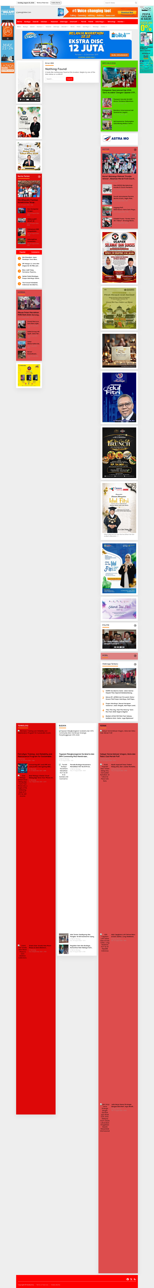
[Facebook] (127, 1279)
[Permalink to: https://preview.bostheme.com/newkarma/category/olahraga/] (135, 664)
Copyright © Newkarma (26, 1285)
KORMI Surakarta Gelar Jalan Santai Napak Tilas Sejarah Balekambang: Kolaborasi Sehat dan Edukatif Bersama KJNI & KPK (121, 692)
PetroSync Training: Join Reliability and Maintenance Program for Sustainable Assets (35, 755)
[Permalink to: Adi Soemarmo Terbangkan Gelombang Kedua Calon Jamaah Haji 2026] (107, 125)
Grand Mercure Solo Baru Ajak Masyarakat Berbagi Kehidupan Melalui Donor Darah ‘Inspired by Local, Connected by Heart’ (33, 322)
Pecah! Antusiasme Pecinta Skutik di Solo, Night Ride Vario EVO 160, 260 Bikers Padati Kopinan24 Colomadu (124, 197)
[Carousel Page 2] (118, 647)
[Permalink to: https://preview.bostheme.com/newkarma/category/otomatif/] (135, 149)
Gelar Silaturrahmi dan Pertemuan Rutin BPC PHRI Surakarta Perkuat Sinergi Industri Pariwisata (33, 343)
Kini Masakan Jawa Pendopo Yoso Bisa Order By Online (29, 258)
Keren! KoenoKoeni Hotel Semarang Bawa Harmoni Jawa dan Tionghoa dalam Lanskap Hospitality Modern (33, 353)
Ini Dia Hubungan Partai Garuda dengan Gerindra (117, 642)
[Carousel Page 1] (115, 647)
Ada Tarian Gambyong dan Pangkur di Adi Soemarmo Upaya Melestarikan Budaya (82, 936)
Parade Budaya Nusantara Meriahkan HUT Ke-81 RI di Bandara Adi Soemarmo (80, 766)
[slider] (27, 99)
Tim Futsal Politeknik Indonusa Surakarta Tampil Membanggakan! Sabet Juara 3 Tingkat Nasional (31, 284)
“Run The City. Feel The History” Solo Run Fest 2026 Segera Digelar (119, 711)
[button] (136, 3)
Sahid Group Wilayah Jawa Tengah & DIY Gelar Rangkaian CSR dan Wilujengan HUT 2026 (33, 333)
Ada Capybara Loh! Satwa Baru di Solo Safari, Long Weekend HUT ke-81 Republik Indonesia (123, 936)
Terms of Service (42, 1285)
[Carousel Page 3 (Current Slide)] (121, 647)
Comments (35, 252)
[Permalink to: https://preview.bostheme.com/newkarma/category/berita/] (39, 176)
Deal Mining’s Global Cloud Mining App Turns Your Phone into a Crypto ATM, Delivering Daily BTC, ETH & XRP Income (41, 777)
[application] (29, 82)
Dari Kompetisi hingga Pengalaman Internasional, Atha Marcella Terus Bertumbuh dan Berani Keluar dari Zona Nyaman (33, 210)
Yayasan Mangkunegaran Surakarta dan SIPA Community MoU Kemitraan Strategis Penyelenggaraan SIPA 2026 (76, 755)
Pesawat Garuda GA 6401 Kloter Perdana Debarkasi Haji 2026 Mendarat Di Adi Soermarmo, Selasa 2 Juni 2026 (123, 100)
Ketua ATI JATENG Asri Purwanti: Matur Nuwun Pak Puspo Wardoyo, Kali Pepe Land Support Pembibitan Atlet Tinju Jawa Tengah (120, 698)
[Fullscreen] (38, 99)
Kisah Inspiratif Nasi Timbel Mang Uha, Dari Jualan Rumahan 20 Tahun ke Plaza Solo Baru (123, 766)
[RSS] (134, 1279)
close (12, 7)
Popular (23, 252)
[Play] (21, 99)
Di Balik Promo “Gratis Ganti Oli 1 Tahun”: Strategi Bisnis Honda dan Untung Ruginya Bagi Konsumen (124, 220)
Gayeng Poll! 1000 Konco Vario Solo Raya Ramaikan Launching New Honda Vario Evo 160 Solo (125, 209)
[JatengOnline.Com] (23, 12)
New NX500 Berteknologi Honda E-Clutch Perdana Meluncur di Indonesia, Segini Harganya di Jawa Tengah (124, 186)
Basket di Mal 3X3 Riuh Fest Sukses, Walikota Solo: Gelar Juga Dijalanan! (119, 717)
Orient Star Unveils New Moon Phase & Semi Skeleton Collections (40, 947)
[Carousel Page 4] (123, 647)
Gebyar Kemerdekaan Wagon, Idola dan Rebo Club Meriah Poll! (117, 755)
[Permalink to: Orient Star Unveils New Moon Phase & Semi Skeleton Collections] (22, 1028)
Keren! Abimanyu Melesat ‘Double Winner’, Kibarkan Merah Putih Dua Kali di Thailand (119, 177)
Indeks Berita (55, 1285)
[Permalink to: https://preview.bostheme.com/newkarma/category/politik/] (135, 625)
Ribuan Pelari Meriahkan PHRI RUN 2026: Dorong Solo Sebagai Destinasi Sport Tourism (28, 313)
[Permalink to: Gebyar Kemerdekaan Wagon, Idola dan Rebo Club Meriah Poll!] (118, 740)
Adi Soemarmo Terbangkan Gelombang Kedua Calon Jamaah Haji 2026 (124, 122)
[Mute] (35, 99)
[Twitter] (131, 1279)
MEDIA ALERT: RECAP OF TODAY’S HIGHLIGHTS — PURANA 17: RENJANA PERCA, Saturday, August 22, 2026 (33, 220)
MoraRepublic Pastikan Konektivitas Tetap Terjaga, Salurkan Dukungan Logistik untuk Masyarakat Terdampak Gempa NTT (28, 201)
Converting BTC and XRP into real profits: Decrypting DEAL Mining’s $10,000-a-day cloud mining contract (40, 766)
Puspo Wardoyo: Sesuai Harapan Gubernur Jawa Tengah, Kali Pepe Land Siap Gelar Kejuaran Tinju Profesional (120, 704)
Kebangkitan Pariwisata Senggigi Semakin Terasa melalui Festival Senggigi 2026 (33, 240)
